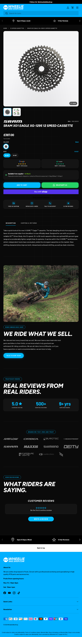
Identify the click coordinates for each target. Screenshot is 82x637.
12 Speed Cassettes (17, 28)
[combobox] (41, 13)
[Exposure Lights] (26, 453)
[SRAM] (13, 121)
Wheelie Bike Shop (13, 624)
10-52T (7, 155)
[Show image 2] (17, 112)
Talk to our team (13, 355)
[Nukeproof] (71, 438)
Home (5, 28)
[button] (72, 7)
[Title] (61, 453)
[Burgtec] (51, 438)
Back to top (41, 548)
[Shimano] (51, 446)
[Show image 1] (7, 112)
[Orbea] (30, 438)
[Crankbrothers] (46, 453)
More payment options (41, 197)
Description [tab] (11, 223)
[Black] (6, 146)
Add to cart (22, 185)
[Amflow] (10, 438)
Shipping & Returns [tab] (29, 223)
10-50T (15, 155)
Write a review (41, 519)
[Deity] (71, 446)
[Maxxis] (30, 446)
